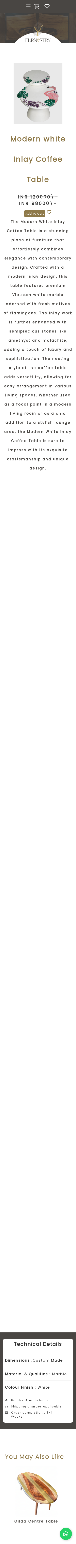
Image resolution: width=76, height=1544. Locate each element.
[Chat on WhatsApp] (66, 1534)
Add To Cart (35, 213)
